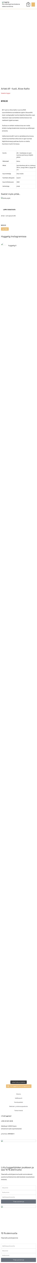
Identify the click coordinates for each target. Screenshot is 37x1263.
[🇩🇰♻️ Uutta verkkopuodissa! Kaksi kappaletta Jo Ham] (18, 1047)
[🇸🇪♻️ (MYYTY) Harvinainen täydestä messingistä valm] (18, 310)
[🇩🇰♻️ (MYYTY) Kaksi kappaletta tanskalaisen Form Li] (18, 269)
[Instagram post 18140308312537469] (18, 425)
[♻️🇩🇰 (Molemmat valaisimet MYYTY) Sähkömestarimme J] (18, 350)
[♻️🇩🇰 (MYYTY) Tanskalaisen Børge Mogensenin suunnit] (18, 770)
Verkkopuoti (18, 1098)
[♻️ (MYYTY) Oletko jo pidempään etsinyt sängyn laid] (18, 994)
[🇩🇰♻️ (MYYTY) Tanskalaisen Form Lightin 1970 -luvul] (18, 862)
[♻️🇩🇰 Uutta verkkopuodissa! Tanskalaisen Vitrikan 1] (18, 454)
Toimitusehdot (18, 1102)
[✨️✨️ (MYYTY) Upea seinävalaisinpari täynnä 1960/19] (18, 650)
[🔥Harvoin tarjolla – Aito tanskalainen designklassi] (18, 600)
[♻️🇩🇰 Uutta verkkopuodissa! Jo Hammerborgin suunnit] (18, 710)
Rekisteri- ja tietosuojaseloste (18, 1106)
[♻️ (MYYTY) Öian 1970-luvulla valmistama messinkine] (18, 952)
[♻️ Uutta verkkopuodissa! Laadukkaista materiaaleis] (18, 550)
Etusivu (18, 1094)
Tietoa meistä (18, 1110)
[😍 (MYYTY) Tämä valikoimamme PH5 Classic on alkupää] (18, 380)
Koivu (18, 161)
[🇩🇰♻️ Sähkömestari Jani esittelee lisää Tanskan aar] (18, 339)
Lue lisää (5, 229)
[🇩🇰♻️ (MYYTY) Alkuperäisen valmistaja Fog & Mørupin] (18, 907)
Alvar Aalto (19, 173)
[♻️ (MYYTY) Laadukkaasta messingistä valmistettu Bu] (18, 819)
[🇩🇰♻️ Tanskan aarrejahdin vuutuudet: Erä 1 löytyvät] (18, 414)
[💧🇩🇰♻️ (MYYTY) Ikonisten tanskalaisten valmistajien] (18, 503)
